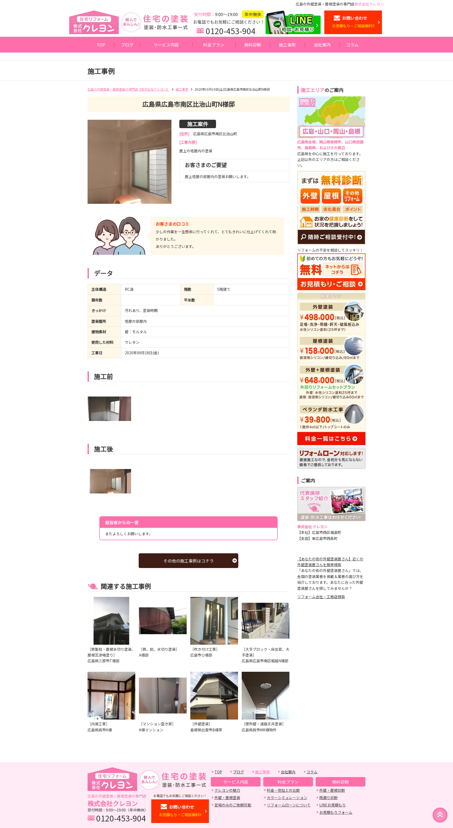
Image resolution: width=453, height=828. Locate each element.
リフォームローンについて (289, 805)
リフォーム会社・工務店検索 (321, 596)
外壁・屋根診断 (332, 790)
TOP (100, 44)
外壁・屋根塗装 (227, 797)
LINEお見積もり (332, 805)
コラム (352, 44)
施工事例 (287, 44)
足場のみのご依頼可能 (232, 805)
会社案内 (322, 44)
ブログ (127, 44)
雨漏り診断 (328, 797)
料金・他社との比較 (283, 790)
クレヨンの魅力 (227, 790)
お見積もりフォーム (335, 812)
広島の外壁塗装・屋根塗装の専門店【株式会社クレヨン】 (128, 89)
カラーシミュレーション (287, 797)
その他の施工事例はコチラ (188, 561)
